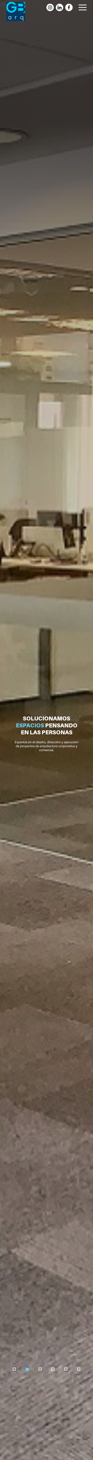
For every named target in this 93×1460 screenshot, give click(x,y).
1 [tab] (14, 1369)
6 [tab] (79, 1369)
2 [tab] (27, 1369)
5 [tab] (66, 1369)
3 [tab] (40, 1369)
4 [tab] (53, 1369)
